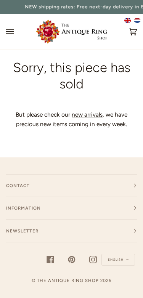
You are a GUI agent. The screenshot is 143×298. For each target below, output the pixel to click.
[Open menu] (17, 32)
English (116, 259)
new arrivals (87, 114)
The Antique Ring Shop (68, 280)
